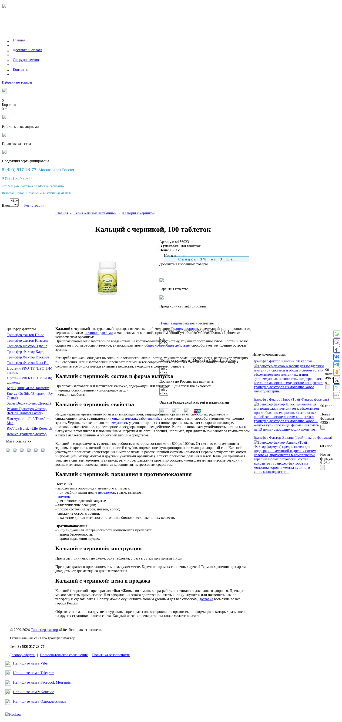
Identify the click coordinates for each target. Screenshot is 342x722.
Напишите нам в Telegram (33, 673)
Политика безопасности (111, 655)
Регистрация (34, 205)
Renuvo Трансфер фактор (27, 434)
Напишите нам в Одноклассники (39, 701)
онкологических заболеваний (135, 418)
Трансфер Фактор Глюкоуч (28, 357)
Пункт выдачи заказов (177, 323)
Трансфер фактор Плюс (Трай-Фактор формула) (291, 399)
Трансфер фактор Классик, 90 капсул (282, 361)
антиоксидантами (99, 333)
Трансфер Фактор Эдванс (27, 346)
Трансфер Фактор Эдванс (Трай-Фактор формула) (292, 437)
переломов (106, 492)
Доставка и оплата (27, 50)
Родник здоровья (184, 329)
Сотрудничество (26, 60)
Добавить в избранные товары (183, 264)
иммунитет (118, 423)
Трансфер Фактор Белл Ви (28, 363)
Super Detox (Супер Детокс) (29, 403)
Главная (19, 40)
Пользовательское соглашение (64, 655)
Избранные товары (17, 82)
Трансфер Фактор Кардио (27, 352)
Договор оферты (22, 655)
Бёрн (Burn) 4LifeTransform (28, 388)
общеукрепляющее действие (167, 345)
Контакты (20, 69)
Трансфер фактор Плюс (25, 335)
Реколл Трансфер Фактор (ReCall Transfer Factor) (27, 411)
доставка (206, 599)
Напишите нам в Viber (31, 663)
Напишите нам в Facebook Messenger (42, 682)
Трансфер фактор (44, 630)
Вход (6, 205)
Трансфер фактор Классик (27, 340)
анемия (63, 497)
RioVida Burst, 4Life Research (29, 428)
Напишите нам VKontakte (33, 692)
